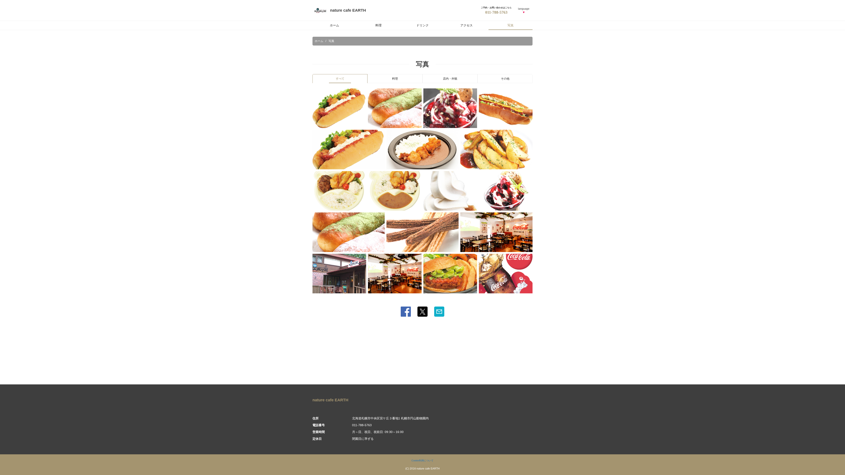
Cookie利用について (422, 460)
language (523, 8)
